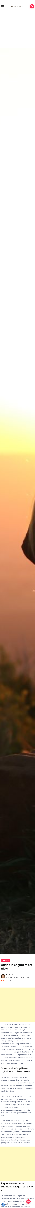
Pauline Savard (11, 975)
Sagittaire (5, 960)
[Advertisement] (17, 31)
